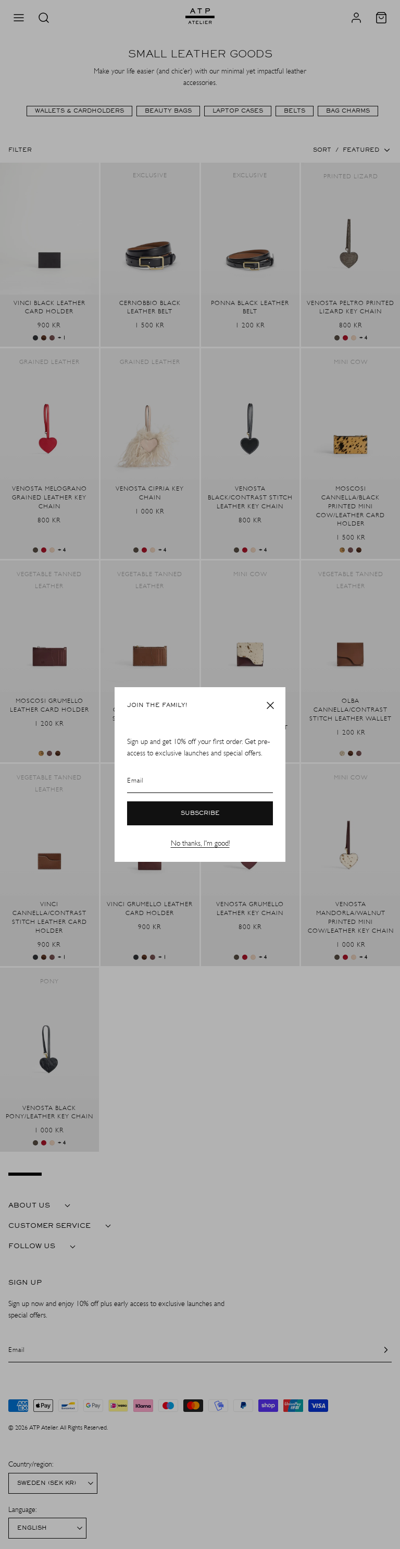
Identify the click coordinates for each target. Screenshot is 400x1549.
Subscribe (200, 813)
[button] (270, 705)
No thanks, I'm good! (200, 843)
